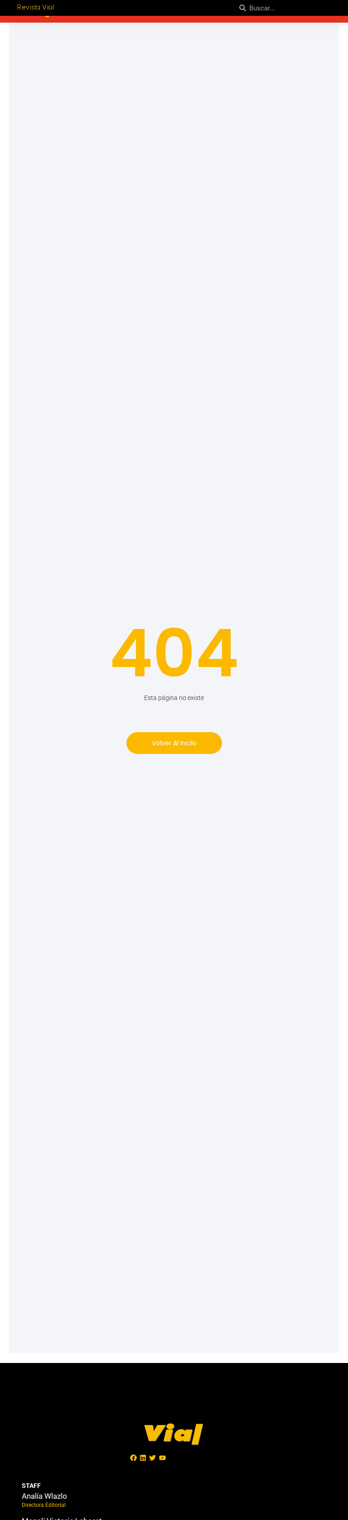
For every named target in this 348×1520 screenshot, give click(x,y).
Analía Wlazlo (44, 1496)
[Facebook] (133, 1458)
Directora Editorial (44, 1505)
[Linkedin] (143, 1458)
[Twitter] (153, 1458)
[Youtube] (162, 1458)
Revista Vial (35, 8)
